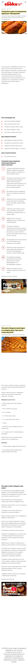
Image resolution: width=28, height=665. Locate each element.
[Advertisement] (14, 50)
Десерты (3, 9)
